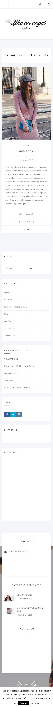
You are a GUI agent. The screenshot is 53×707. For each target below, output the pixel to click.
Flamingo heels (11, 373)
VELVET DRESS (11, 359)
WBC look (8, 380)
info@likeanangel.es (18, 551)
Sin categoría (10, 328)
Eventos (8, 299)
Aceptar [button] (23, 703)
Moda (6, 314)
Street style (9, 335)
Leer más (26, 222)
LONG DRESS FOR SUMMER (17, 388)
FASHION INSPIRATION (15, 307)
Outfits (26, 146)
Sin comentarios (27, 214)
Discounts (9, 292)
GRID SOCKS (26, 151)
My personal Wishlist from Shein (19, 366)
